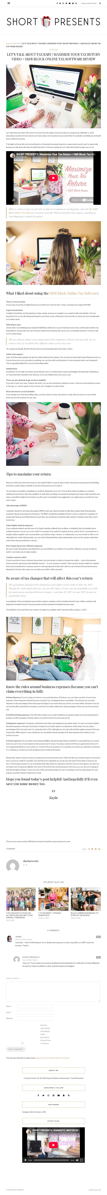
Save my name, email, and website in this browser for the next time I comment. (45, 1034)
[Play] (25, 1160)
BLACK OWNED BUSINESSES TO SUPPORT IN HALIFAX (85, 914)
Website (9, 1018)
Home (8, 43)
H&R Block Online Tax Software (73, 293)
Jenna (18, 937)
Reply (98, 937)
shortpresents (30, 861)
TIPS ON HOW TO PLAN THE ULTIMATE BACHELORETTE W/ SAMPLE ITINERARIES (19, 915)
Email (8, 1012)
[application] (53, 1145)
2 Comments (10, 849)
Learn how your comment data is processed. (53, 1058)
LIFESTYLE (16, 43)
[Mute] (77, 1160)
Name (9, 1006)
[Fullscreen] (81, 1160)
